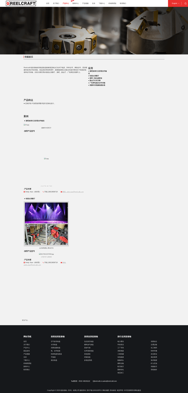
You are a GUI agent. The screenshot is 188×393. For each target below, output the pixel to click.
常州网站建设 (136, 390)
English (174, 3)
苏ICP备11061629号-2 (94, 390)
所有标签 (113, 390)
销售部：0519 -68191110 (81, 381)
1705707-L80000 (46, 257)
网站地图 (106, 390)
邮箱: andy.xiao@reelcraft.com (73, 192)
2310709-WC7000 (46, 186)
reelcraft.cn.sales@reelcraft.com (105, 381)
